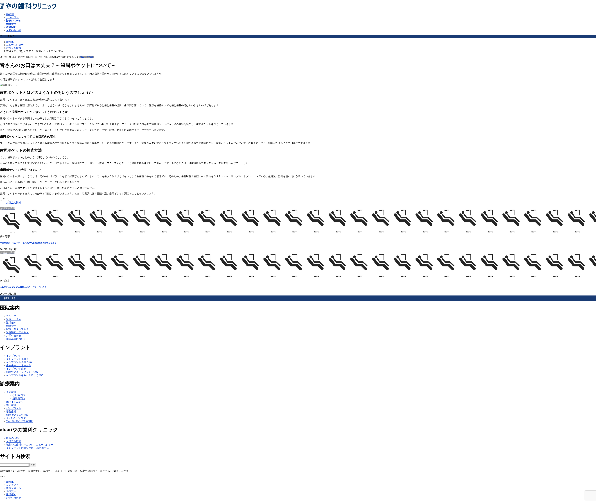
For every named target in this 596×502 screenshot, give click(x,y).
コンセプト (12, 316)
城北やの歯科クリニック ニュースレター (29, 444)
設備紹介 (11, 322)
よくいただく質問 (16, 418)
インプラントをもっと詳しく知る (24, 375)
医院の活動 (12, 438)
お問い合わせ (13, 335)
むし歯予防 (18, 395)
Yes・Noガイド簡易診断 (19, 421)
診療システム (13, 319)
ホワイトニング (15, 401)
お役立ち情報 (86, 57)
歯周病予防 (18, 398)
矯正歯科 (11, 405)
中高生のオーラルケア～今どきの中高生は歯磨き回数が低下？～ (29, 243)
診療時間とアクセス (17, 332)
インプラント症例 (16, 368)
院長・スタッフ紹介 (17, 329)
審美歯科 (11, 411)
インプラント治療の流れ (20, 362)
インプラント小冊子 (17, 359)
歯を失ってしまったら (18, 365)
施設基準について (16, 339)
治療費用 (11, 326)
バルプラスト (13, 408)
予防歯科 (11, 392)
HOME (10, 481)
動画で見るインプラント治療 (22, 372)
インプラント (13, 355)
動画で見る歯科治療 (17, 414)
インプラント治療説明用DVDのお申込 (27, 448)
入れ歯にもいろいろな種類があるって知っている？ (23, 287)
